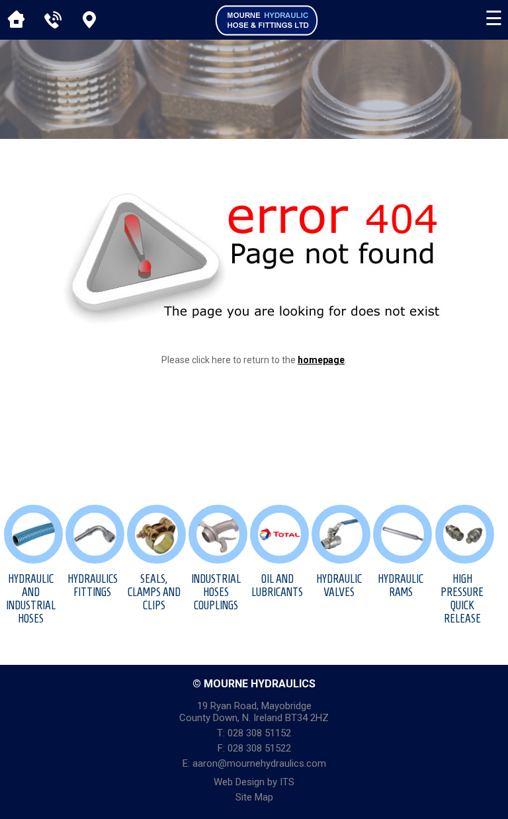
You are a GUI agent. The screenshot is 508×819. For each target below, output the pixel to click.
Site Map (254, 797)
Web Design (239, 782)
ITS (287, 782)
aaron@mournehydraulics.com (259, 763)
